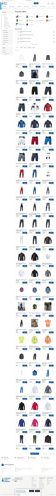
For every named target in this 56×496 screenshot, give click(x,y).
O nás (14, 0)
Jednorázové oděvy (6, 24)
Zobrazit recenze (10, 465)
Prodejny (2, 0)
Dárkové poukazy (5, 42)
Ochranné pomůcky (5, 36)
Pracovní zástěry (6, 28)
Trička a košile (41, 480)
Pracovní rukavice (5, 34)
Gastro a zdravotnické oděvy (7, 26)
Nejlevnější (21, 47)
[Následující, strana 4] (51, 454)
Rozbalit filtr (6, 53)
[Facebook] (15, 481)
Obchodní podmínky (49, 480)
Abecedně (33, 47)
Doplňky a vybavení (5, 40)
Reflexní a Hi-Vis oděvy (7, 25)
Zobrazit (25, 66)
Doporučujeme (17, 47)
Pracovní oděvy (5, 14)
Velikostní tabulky (34, 484)
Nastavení (18, 494)
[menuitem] (4, 6)
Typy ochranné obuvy (34, 485)
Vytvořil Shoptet (53, 494)
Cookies (48, 484)
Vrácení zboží (48, 483)
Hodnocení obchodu (7, 0)
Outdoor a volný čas (5, 38)
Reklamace (48, 481)
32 (53, 453)
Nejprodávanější (29, 47)
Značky (4, 44)
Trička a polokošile (5, 32)
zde (25, 492)
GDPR (47, 479)
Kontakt (11, 0)
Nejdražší (25, 47)
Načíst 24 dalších (34, 453)
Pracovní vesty (6, 21)
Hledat (36, 3)
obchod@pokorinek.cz (19, 479)
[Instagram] (16, 481)
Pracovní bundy (6, 17)
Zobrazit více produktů (34, 44)
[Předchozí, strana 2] (46, 454)
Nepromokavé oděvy (6, 22)
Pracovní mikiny (6, 18)
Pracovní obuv (5, 30)
